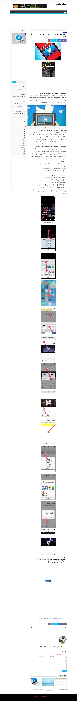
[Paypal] (46, 646)
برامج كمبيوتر (48, 11)
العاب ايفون (23, 131)
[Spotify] (63, 647)
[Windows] (52, 647)
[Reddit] (44, 646)
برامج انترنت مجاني (22, 139)
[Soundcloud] (38, 646)
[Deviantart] (59, 646)
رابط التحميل (48, 580)
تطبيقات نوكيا (23, 151)
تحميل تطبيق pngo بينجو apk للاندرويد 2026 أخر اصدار (18, 104)
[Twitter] (55, 647)
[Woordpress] (50, 647)
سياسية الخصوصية (12, 699)
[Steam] (59, 647)
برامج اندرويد (60, 11)
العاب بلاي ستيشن (22, 135)
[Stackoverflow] (61, 647)
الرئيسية (65, 11)
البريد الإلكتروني (52, 656)
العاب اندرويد (42, 11)
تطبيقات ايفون (54, 11)
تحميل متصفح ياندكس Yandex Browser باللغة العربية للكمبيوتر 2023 (49, 688)
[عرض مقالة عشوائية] (12, 11)
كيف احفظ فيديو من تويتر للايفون (50, 621)
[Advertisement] (38, 21)
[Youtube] (48, 647)
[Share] (41, 646)
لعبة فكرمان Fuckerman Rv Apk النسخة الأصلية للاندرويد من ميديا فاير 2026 (19, 111)
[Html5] (50, 646)
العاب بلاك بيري (23, 133)
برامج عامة (30, 11)
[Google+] (52, 646)
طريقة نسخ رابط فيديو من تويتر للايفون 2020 (59, 621)
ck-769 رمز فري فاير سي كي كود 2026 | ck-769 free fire (18, 100)
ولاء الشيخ (64, 38)
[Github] (53, 646)
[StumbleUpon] (58, 647)
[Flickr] (54, 646)
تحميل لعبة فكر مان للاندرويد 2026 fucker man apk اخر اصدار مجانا (18, 121)
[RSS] (42, 646)
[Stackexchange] (62, 647)
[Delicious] (61, 646)
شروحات (24, 153)
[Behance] (62, 646)
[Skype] (40, 646)
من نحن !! (20, 699)
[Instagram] (49, 646)
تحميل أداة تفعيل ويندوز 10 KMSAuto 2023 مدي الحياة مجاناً (54, 561)
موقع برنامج (61, 4)
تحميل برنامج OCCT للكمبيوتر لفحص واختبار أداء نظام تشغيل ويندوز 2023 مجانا (51, 559)
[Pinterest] (45, 646)
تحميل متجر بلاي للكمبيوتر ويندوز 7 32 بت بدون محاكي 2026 (18, 90)
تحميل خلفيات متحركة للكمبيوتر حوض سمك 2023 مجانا (55, 562)
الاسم (66, 656)
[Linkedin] (48, 646)
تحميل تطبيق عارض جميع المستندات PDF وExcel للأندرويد (18, 97)
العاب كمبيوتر (35, 11)
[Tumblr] (57, 647)
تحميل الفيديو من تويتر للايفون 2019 (43, 618)
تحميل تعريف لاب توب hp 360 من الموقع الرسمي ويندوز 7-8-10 (36, 687)
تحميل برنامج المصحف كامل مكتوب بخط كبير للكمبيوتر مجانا (61, 687)
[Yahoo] (49, 647)
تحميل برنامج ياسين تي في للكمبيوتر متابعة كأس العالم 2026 (18, 117)
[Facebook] (55, 646)
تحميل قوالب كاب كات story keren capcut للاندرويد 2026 (19, 94)
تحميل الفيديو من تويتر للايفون (61, 618)
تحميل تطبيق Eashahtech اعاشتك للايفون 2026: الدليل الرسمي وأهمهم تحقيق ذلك (18, 107)
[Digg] (58, 646)
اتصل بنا (17, 699)
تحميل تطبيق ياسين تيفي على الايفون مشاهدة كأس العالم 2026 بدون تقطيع (18, 114)
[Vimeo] (54, 647)
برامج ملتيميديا (23, 147)
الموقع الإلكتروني (40, 656)
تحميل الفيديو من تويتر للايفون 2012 (53, 618)
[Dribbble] (57, 646)
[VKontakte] (53, 647)
